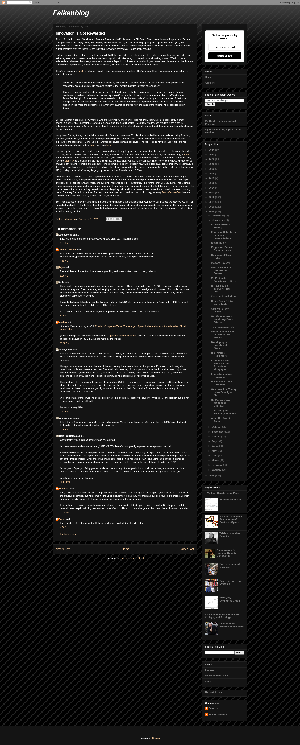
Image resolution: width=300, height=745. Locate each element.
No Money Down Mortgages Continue (221, 402)
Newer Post (63, 549)
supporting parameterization (122, 335)
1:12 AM (64, 261)
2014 (212, 187)
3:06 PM (64, 429)
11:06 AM (64, 343)
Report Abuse (214, 692)
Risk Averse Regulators (219, 354)
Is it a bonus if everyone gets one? (221, 288)
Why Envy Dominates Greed (229, 599)
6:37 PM (64, 243)
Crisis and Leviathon (223, 296)
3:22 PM (64, 411)
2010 (212, 206)
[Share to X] (114, 219)
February (217, 465)
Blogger (156, 738)
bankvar (210, 670)
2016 (212, 183)
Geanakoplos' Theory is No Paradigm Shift (223, 392)
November (218, 220)
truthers (188, 154)
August (216, 436)
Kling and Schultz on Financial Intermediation (223, 235)
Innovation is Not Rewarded (221, 375)
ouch (208, 681)
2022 (212, 159)
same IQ (69, 160)
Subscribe (224, 55)
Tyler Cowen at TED (222, 327)
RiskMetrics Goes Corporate (221, 383)
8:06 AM (64, 315)
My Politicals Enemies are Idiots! (223, 279)
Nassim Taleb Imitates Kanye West (231, 625)
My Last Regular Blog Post (223, 493)
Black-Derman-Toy (171, 192)
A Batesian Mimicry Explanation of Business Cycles (230, 519)
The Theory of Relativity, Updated (223, 412)
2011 (212, 202)
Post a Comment (68, 534)
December (218, 215)
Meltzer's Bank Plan (216, 675)
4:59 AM (64, 527)
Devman (213, 708)
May (214, 450)
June (215, 445)
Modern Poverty (220, 262)
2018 (212, 173)
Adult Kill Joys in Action (221, 419)
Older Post (187, 549)
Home (125, 549)
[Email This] (107, 219)
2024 (212, 149)
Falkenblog (71, 13)
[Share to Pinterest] (120, 219)
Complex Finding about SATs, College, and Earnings (222, 616)
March (216, 460)
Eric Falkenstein (218, 714)
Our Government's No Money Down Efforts (222, 319)
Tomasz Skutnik (67, 249)
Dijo (61, 267)
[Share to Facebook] (117, 219)
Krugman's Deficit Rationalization (221, 249)
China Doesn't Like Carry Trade (222, 302)
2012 (212, 197)
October (217, 427)
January (217, 469)
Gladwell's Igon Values (220, 310)
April (215, 455)
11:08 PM (65, 512)
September (218, 431)
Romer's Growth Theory (220, 226)
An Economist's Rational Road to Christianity (227, 553)
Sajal (62, 519)
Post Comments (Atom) (132, 558)
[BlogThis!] (110, 219)
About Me (210, 82)
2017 (212, 178)
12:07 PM (65, 482)
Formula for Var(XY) (230, 499)
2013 (212, 192)
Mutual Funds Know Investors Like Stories (223, 334)
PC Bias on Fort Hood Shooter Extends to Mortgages (220, 365)
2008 (212, 475)
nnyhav (63, 322)
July (215, 441)
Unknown (64, 488)
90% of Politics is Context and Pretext (221, 270)
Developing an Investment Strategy (219, 345)
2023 (212, 154)
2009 (212, 211)
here (92, 145)
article (81, 71)
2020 (212, 164)
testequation (218, 242)
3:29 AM (64, 275)
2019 (212, 168)
